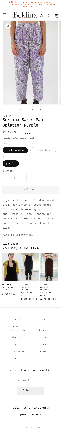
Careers (43, 337)
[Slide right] (40, 109)
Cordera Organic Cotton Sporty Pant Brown (47, 290)
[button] (4, 15)
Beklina (37, 427)
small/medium (15, 150)
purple (10, 163)
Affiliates (17, 351)
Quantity (8, 171)
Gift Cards (43, 344)
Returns (43, 330)
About (18, 319)
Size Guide (11, 244)
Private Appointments (17, 329)
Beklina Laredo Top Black (8, 287)
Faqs (17, 344)
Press (43, 351)
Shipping (7, 138)
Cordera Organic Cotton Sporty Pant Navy (28, 290)
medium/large (43, 150)
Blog (17, 358)
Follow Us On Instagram (30, 407)
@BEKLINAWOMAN (30, 414)
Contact (43, 319)
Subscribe (30, 390)
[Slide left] (21, 109)
